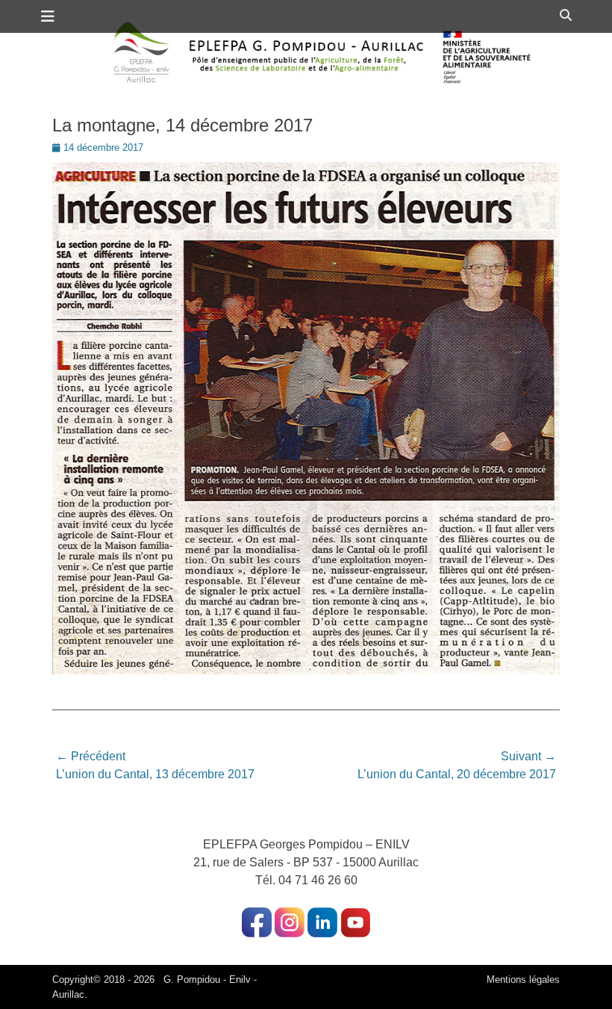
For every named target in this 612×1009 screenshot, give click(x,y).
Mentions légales (523, 979)
